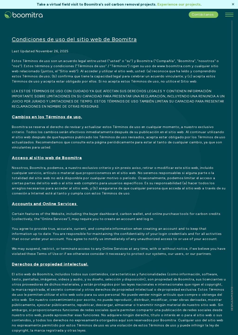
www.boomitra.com (174, 66)
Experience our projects (179, 4)
